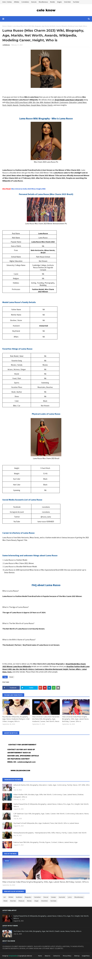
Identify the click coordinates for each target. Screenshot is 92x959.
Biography (28, 897)
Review (29, 901)
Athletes (16, 2)
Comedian (37, 897)
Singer (36, 901)
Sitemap (76, 956)
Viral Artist (67, 2)
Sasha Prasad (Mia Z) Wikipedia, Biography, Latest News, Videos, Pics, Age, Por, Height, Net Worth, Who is (51, 805)
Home (4, 26)
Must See (13, 901)
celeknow (6, 45)
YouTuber (76, 2)
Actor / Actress (7, 2)
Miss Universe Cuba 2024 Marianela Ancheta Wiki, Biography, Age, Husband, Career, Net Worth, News (45, 719)
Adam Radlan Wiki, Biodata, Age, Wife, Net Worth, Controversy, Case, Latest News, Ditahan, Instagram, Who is (48, 796)
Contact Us (56, 956)
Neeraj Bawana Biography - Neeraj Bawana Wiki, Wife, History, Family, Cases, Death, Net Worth (49, 833)
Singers (59, 2)
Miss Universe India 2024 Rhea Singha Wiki (28, 189)
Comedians (25, 2)
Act (5, 897)
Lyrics (70, 897)
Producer (21, 901)
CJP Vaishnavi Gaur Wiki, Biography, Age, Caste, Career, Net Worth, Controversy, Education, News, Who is (51, 815)
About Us (47, 956)
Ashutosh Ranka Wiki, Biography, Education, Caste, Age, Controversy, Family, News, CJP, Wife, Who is (51, 786)
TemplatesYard (13, 956)
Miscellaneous (43, 2)
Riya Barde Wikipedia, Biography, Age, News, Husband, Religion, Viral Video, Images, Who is (15, 719)
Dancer (46, 897)
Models (52, 2)
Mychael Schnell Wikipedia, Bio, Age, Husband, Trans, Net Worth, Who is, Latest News (46, 823)
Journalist (62, 897)
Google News (86, 956)
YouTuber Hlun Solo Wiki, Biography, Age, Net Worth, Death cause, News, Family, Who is (47, 931)
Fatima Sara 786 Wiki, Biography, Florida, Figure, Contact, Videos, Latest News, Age (45, 842)
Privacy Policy (67, 956)
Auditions (19, 897)
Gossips (53, 897)
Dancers (33, 2)
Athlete (11, 897)
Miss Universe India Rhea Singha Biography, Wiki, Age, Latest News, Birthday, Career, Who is (75, 719)
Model (9, 26)
